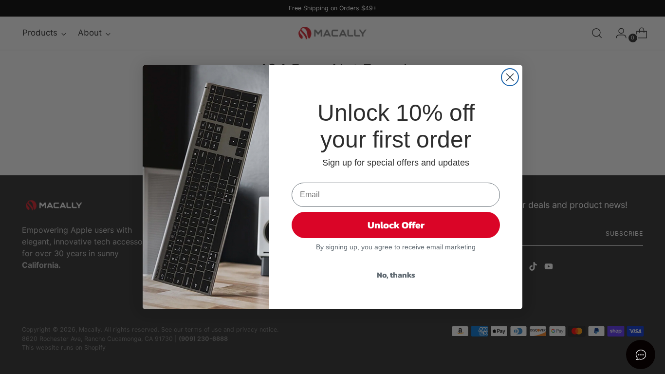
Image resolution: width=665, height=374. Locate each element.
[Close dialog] (509, 77)
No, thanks (396, 274)
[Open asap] (640, 354)
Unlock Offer (396, 225)
